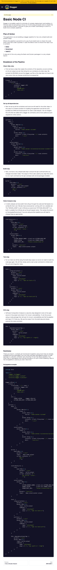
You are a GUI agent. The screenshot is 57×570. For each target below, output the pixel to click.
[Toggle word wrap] (49, 119)
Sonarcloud (9, 49)
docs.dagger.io (33, 2)
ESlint (7, 46)
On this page (7, 15)
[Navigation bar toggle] (2, 7)
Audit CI (8, 51)
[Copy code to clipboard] (51, 79)
